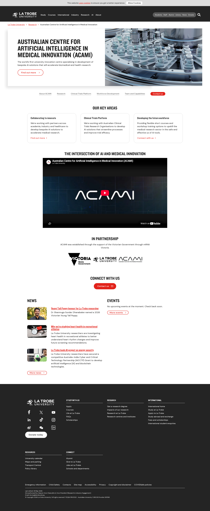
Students (158, 15)
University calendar (34, 458)
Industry (75, 15)
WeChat (41, 428)
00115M (107, 497)
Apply (69, 406)
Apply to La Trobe (156, 413)
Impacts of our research (117, 410)
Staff (165, 15)
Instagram (53, 420)
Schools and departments (77, 468)
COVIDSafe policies (143, 484)
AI (92, 15)
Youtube (53, 412)
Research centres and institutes (121, 416)
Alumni (171, 15)
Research (85, 15)
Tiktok (41, 420)
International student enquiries (162, 423)
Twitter (41, 412)
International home (156, 406)
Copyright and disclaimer (120, 484)
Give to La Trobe (73, 461)
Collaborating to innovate (51, 128)
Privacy (102, 484)
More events (116, 312)
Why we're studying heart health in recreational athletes (74, 328)
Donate (191, 15)
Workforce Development (108, 93)
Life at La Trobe (73, 413)
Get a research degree (117, 406)
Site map (78, 484)
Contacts (67, 484)
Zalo (53, 428)
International (63, 15)
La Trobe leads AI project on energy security (72, 350)
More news (35, 372)
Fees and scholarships (158, 420)
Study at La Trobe (156, 410)
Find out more (28, 72)
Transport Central (33, 465)
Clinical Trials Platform (81, 93)
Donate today (36, 434)
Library (178, 15)
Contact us (158, 94)
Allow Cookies (134, 3)
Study (43, 15)
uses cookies (84, 3)
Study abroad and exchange (160, 416)
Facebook (29, 412)
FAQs (68, 416)
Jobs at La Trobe (73, 465)
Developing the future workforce (158, 128)
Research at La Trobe (116, 413)
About (98, 15)
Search (199, 14)
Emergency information (35, 484)
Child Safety (54, 484)
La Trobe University (16, 24)
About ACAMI (45, 93)
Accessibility (90, 484)
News (184, 15)
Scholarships (72, 420)
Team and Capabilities (135, 93)
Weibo (29, 428)
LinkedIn (29, 420)
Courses (52, 15)
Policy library (31, 468)
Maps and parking (33, 461)
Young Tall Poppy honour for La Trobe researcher (75, 308)
